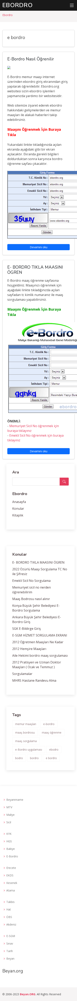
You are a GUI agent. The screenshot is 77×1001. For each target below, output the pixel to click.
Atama (10, 890)
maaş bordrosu (25, 732)
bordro (34, 758)
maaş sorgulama (26, 741)
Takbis (10, 902)
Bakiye (10, 848)
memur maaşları (25, 724)
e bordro (51, 758)
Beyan (10, 958)
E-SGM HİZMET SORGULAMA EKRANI (39, 635)
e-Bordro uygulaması (28, 749)
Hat (8, 909)
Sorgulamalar (22, 674)
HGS (9, 841)
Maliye (10, 814)
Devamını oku (38, 247)
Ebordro (17, 5)
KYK (8, 833)
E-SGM (10, 936)
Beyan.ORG (27, 994)
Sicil (8, 822)
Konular (18, 508)
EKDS (9, 875)
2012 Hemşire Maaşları (29, 649)
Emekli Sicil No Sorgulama (31, 580)
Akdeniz (11, 924)
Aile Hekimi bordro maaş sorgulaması (40, 655)
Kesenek (11, 883)
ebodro (53, 749)
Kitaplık (17, 515)
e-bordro (48, 724)
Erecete (11, 867)
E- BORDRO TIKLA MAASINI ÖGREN (38, 562)
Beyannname (14, 799)
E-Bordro (12, 856)
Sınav (9, 943)
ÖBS (9, 917)
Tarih (9, 951)
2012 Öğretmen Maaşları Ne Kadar (37, 642)
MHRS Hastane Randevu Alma (34, 680)
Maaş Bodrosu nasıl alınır (31, 599)
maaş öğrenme (51, 732)
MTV (9, 807)
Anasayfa (19, 502)
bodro (19, 758)
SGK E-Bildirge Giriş (26, 628)
